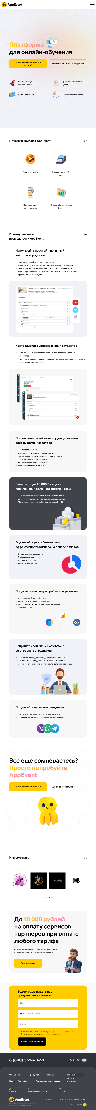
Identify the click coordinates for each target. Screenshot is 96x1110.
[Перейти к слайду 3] (49, 889)
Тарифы (50, 1067)
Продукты (34, 1067)
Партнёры (22, 1073)
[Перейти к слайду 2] (46, 889)
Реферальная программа (48, 1073)
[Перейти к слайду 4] (51, 889)
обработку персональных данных (59, 1024)
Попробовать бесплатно (32, 1033)
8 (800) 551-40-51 (26, 1052)
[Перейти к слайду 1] (44, 889)
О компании (15, 1067)
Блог (11, 1073)
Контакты (71, 1073)
